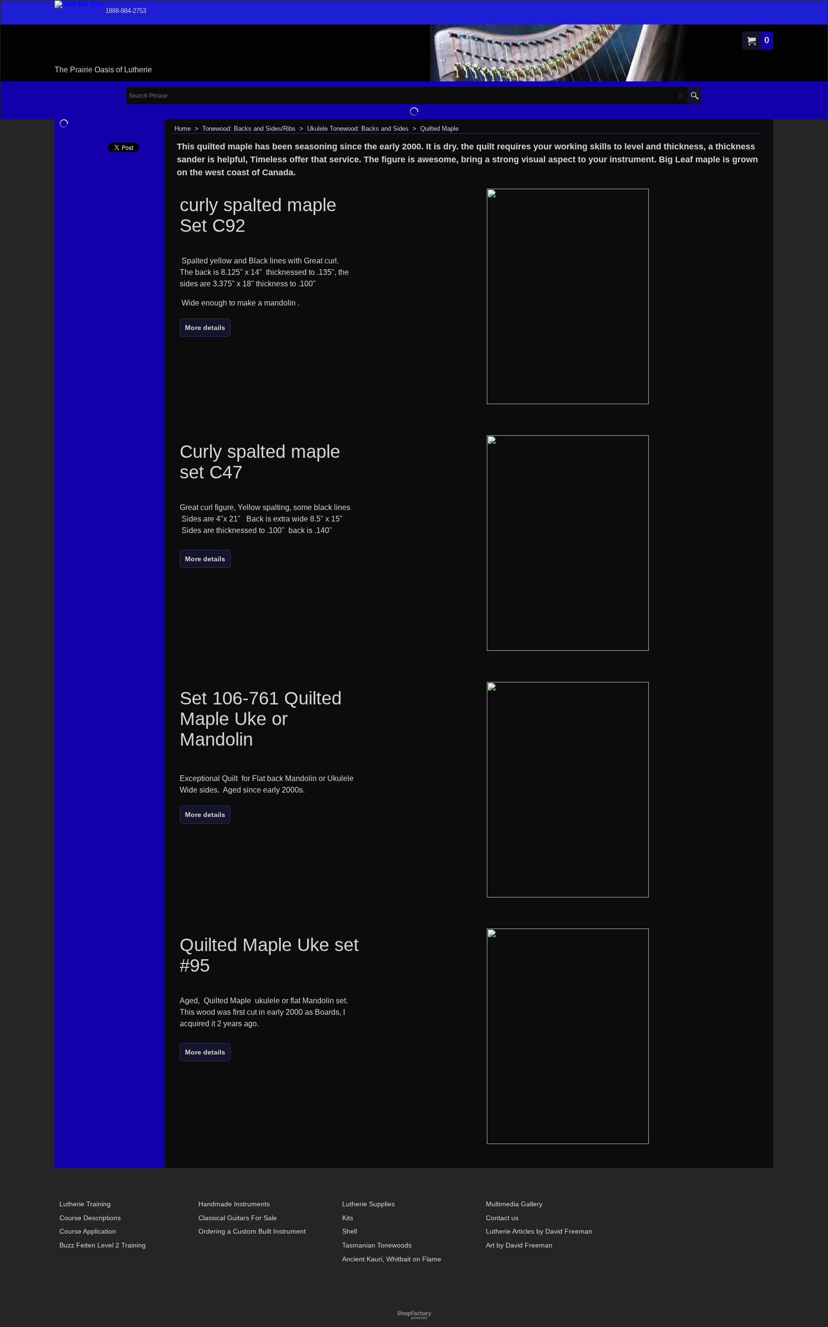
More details (205, 327)
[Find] (695, 95)
